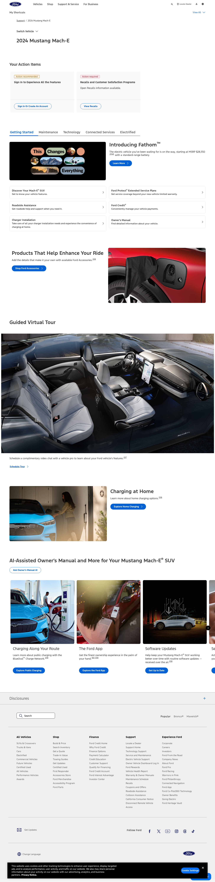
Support (21, 20)
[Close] (203, 870)
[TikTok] (193, 831)
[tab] (23, 132)
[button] (70, 738)
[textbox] (35, 716)
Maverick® (192, 716)
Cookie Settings (190, 870)
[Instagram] (176, 831)
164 (93, 658)
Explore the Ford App (94, 670)
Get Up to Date (156, 670)
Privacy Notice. (29, 874)
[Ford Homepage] (189, 853)
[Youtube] (167, 831)
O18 (94, 259)
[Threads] (185, 831)
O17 (125, 457)
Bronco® (179, 716)
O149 (112, 154)
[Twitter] (158, 831)
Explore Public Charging (28, 670)
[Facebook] (150, 831)
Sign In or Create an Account (33, 106)
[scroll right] (208, 628)
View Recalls (91, 106)
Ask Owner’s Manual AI (25, 570)
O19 (96, 658)
